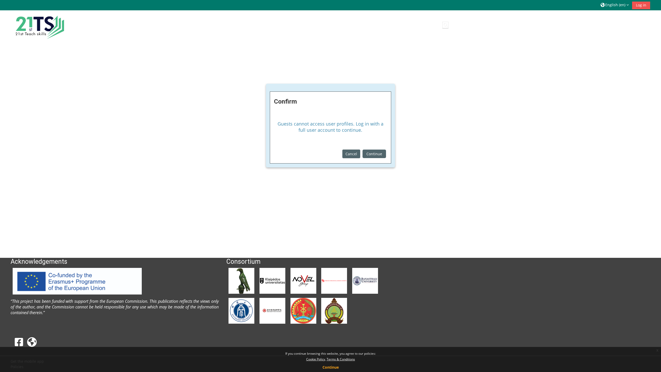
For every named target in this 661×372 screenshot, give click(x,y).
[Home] (39, 26)
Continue (374, 153)
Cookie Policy (315, 359)
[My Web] (32, 341)
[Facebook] (19, 341)
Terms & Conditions (341, 359)
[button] (614, 5)
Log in (641, 5)
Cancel (351, 153)
